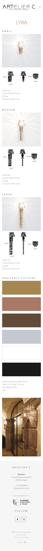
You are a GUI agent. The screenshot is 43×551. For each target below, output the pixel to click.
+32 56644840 (21, 485)
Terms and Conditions (21, 537)
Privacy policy (21, 535)
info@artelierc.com (21, 488)
